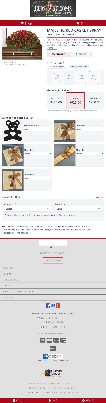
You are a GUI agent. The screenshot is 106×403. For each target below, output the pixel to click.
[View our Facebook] (48, 306)
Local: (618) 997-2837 (53, 327)
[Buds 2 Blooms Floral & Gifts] (53, 16)
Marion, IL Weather (39, 388)
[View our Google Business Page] (53, 306)
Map (54, 400)
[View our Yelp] (58, 306)
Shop (28, 23)
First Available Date (79, 66)
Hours (90, 400)
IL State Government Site (64, 388)
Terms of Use (72, 392)
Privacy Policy (34, 392)
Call (18, 400)
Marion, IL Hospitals (67, 383)
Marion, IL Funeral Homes (41, 383)
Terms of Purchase (53, 392)
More (50, 48)
